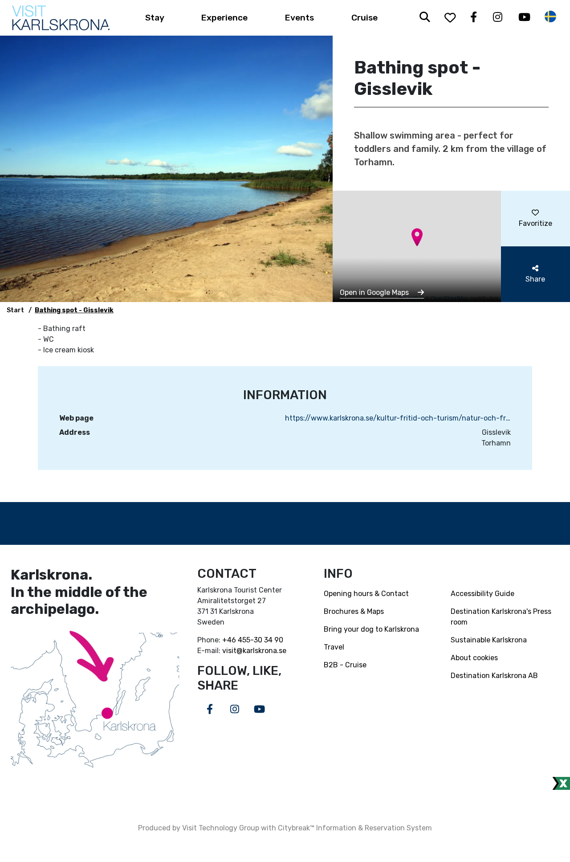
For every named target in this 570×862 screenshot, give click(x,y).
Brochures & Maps (354, 611)
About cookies (474, 658)
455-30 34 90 (260, 640)
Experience (224, 17)
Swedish (550, 16)
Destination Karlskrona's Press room (501, 616)
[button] (417, 237)
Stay (154, 17)
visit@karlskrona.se (254, 650)
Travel (334, 647)
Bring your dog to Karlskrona (371, 629)
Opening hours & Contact (366, 593)
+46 (230, 640)
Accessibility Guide (482, 593)
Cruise (364, 17)
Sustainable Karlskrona (489, 640)
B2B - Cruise (345, 665)
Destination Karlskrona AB (494, 675)
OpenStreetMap (450, 298)
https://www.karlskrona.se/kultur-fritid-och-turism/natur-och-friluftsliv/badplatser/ (398, 418)
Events (299, 17)
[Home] (61, 18)
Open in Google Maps (375, 292)
